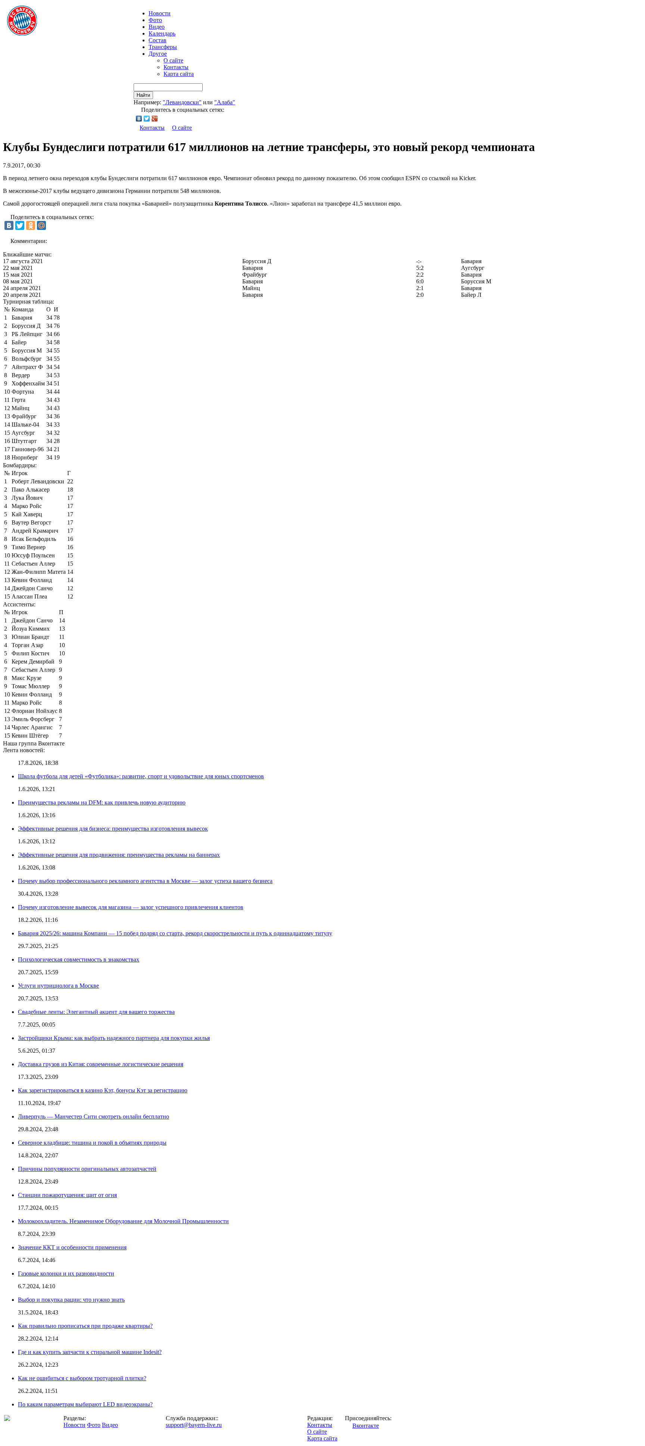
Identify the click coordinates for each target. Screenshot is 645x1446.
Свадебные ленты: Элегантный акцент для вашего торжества (96, 1012)
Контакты (175, 67)
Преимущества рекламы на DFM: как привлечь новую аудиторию (102, 802)
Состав (157, 40)
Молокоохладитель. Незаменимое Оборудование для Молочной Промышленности (123, 1221)
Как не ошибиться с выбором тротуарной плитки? (82, 1378)
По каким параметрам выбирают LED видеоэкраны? (85, 1404)
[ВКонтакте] (139, 118)
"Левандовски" (182, 102)
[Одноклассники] (30, 225)
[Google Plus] (155, 118)
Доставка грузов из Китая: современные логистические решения (100, 1064)
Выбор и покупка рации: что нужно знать (71, 1299)
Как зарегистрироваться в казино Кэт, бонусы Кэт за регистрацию (102, 1090)
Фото (155, 20)
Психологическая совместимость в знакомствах (78, 959)
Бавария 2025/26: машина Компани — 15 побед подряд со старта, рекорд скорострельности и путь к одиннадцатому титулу (175, 933)
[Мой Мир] (41, 225)
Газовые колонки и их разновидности (66, 1273)
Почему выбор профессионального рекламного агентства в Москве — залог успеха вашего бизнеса (145, 881)
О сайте (173, 60)
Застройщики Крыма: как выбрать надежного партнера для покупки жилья (114, 1038)
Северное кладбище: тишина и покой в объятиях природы (92, 1142)
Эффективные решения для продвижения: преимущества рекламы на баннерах (119, 855)
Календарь (162, 33)
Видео (157, 27)
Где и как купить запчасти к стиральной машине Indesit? (90, 1352)
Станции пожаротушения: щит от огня (67, 1195)
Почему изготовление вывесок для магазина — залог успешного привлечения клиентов (130, 907)
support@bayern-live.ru (194, 1425)
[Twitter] (147, 118)
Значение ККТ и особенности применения (72, 1247)
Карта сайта (178, 74)
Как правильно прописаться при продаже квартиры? (85, 1326)
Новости (74, 1425)
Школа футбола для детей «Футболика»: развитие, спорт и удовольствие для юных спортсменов (141, 776)
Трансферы (163, 47)
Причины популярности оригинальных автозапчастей (87, 1169)
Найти (143, 95)
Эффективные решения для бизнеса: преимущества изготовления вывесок (113, 828)
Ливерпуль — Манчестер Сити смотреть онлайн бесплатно (93, 1116)
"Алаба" (224, 102)
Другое (158, 53)
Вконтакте (365, 1425)
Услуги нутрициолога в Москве (58, 985)
